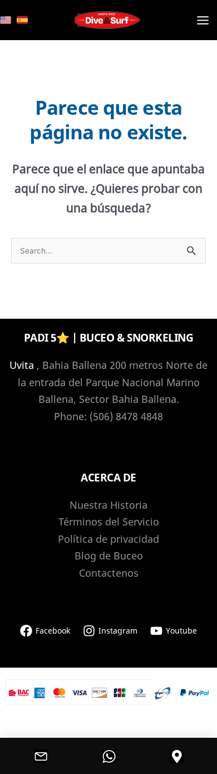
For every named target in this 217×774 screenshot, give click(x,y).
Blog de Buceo (109, 555)
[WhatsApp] (108, 756)
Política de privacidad (108, 539)
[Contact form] (40, 756)
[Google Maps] (176, 756)
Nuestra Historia (108, 505)
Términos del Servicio (108, 521)
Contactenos (109, 573)
